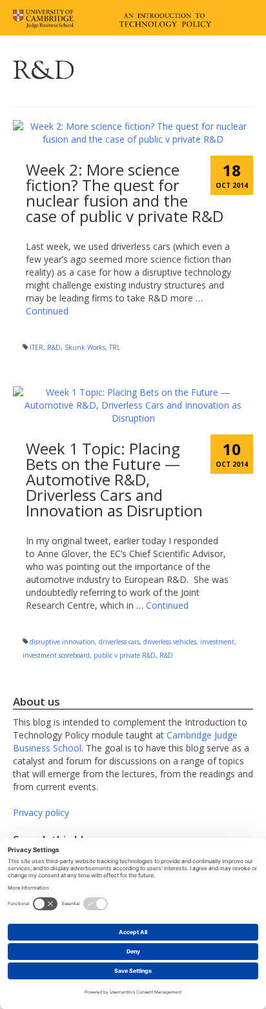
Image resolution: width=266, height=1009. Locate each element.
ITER (36, 347)
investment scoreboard (56, 655)
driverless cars (119, 641)
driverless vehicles (169, 641)
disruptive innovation (62, 641)
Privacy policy (41, 812)
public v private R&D (125, 655)
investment (217, 641)
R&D (54, 347)
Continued (47, 311)
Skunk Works (85, 347)
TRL (114, 347)
